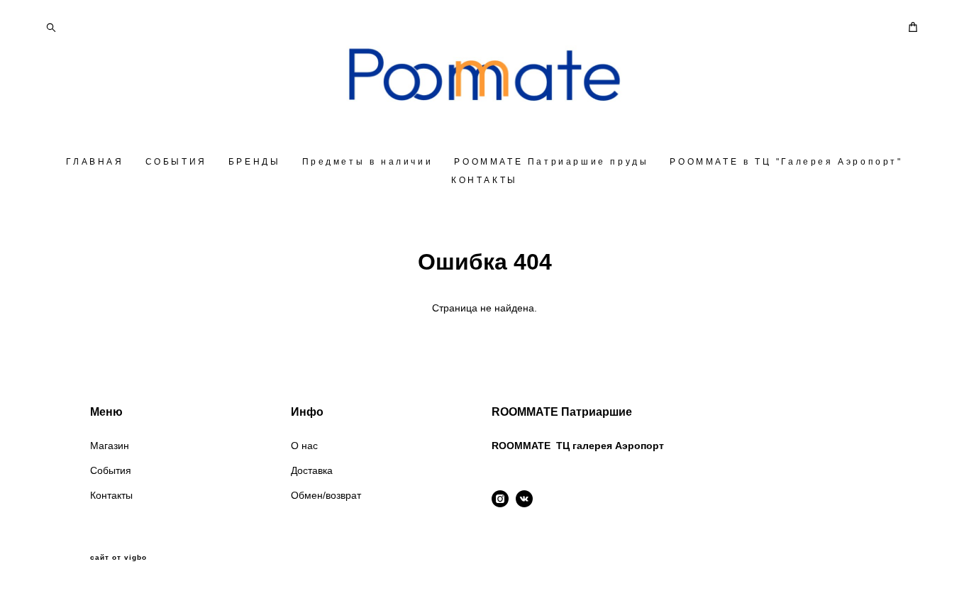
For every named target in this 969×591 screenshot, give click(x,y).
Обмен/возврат (326, 495)
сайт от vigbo (118, 557)
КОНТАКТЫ (484, 180)
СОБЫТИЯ (176, 162)
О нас (304, 445)
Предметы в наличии (367, 162)
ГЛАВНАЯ (94, 162)
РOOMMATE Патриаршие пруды (551, 162)
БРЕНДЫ (254, 162)
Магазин (109, 445)
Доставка (312, 470)
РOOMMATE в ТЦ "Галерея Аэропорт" (786, 162)
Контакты (111, 495)
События (110, 470)
